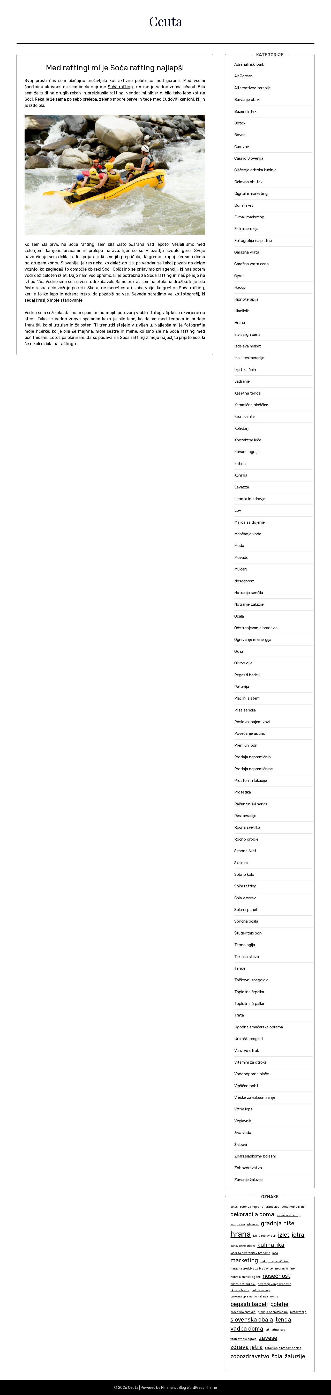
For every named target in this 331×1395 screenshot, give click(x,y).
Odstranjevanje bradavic (255, 628)
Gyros (239, 275)
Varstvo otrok (246, 1050)
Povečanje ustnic (249, 733)
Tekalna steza (246, 956)
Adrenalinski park (249, 64)
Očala (239, 616)
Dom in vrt (243, 205)
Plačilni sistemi (247, 698)
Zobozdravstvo (248, 1168)
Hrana (239, 322)
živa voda (242, 1132)
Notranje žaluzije (249, 604)
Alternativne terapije (252, 88)
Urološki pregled (248, 1038)
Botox (239, 123)
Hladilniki (242, 311)
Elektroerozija (246, 228)
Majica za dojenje (249, 522)
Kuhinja (240, 475)
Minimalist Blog (173, 1387)
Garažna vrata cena (251, 264)
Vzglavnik (242, 1121)
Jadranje (242, 381)
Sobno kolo (244, 874)
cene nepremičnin (294, 1206)
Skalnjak (241, 862)
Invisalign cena (247, 334)
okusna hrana (239, 1290)
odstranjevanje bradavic (274, 1284)
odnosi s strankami (242, 1284)
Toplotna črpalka (249, 992)
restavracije (298, 1312)
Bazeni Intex (245, 111)
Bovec (239, 134)
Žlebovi (240, 1144)
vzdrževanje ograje (243, 1339)
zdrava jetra (246, 1347)
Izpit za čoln (245, 369)
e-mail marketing (288, 1215)
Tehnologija (244, 945)
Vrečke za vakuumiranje (254, 1097)
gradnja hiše (277, 1223)
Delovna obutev (248, 182)
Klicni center (245, 416)
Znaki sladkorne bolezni (255, 1156)
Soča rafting (120, 86)
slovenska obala (251, 1319)
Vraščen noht (246, 1086)
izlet (283, 1234)
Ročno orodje (246, 839)
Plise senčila (245, 710)
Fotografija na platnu (253, 240)
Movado (241, 557)
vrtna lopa (278, 1329)
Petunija (241, 686)
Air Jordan (243, 76)
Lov (237, 510)
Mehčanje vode (247, 534)
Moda (239, 545)
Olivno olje (243, 663)
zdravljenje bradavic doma (283, 1348)
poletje (279, 1304)
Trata (239, 1015)
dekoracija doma (252, 1214)
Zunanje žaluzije (248, 1179)
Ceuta (165, 21)
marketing (244, 1260)
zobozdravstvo (249, 1356)
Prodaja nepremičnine (253, 769)
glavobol (253, 1224)
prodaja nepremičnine (273, 1312)
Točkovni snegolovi (251, 980)
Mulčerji (240, 569)
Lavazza (241, 487)
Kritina (240, 463)
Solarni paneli (246, 909)
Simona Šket (245, 851)
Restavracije (245, 815)
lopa (275, 1253)
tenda (283, 1319)
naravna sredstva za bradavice (251, 1268)
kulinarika (270, 1245)
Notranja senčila (248, 592)
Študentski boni (248, 933)
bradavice (272, 1206)
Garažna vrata (246, 252)
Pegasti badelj (247, 675)
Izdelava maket (247, 346)
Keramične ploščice (251, 405)
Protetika (242, 792)
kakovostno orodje (242, 1246)
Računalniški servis (250, 804)
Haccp (240, 287)
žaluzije (295, 1356)
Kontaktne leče (247, 440)
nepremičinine (285, 1268)
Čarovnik (242, 146)
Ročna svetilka (247, 827)
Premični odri (245, 745)
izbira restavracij (264, 1235)
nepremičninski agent (245, 1277)
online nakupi (261, 1290)
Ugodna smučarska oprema (258, 1027)
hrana (240, 1234)
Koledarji (241, 428)
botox (234, 1206)
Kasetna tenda (247, 393)
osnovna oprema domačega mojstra (254, 1296)
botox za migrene (251, 1206)
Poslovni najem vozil (252, 721)
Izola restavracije (249, 357)
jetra (298, 1234)
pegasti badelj (249, 1304)
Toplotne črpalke (249, 1003)
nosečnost (276, 1276)
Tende (239, 968)
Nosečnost (244, 581)
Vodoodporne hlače (251, 1074)
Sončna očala (246, 921)
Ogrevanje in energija (252, 639)
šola (277, 1356)
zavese (268, 1338)
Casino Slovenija (248, 158)
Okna (238, 651)
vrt (267, 1329)
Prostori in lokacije (250, 780)
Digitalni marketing (251, 193)
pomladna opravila (242, 1312)
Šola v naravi (245, 898)
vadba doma (246, 1328)
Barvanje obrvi (247, 99)
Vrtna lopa (243, 1109)
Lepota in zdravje (249, 498)
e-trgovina (237, 1224)
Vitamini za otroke (250, 1062)
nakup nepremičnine (274, 1261)
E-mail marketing (249, 217)
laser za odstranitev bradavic (250, 1253)
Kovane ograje (247, 451)
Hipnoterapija (246, 299)
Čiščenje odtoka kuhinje (255, 170)
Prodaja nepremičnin (252, 757)
